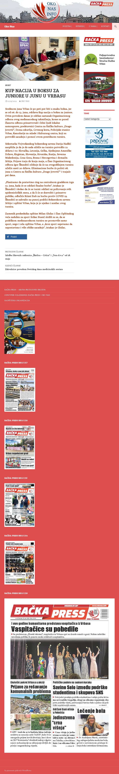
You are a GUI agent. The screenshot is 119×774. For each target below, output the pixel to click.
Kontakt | (105, 26)
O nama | (93, 26)
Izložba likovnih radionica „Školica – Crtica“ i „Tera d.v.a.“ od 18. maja (38, 255)
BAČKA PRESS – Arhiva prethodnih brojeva (25, 290)
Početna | (67, 26)
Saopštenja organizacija (17, 300)
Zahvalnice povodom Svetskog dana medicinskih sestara (34, 268)
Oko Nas (9, 26)
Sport (8, 85)
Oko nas (25, 101)
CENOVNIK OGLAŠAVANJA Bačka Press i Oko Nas (27, 295)
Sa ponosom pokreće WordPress (17, 770)
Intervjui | (80, 26)
